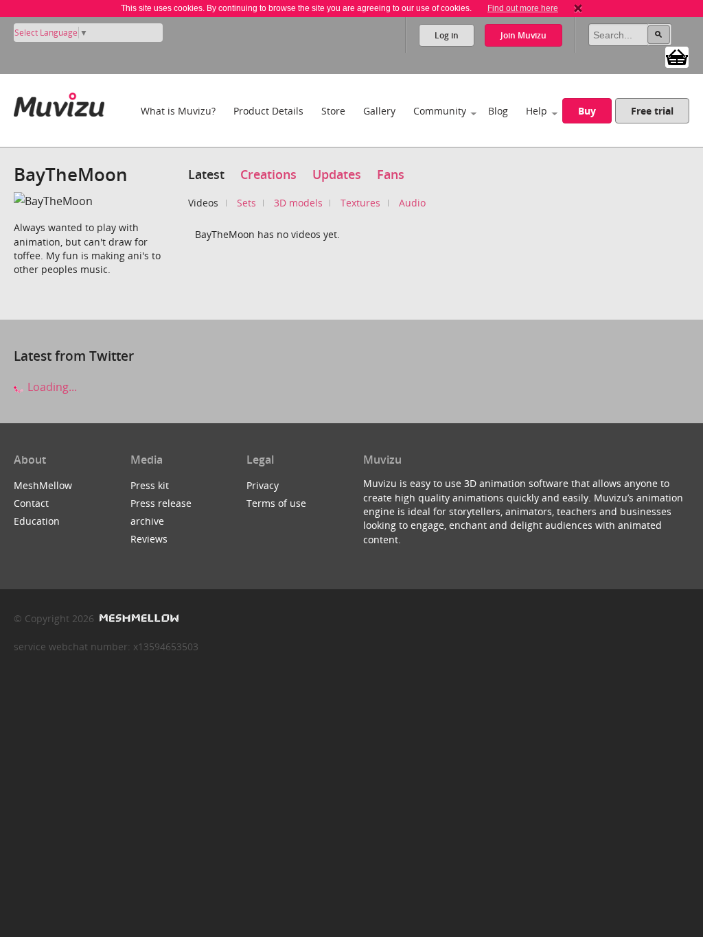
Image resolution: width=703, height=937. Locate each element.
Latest (206, 174)
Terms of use (276, 503)
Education (37, 520)
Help (536, 110)
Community (439, 110)
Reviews (149, 538)
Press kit (149, 485)
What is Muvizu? (178, 110)
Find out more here (522, 8)
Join (523, 35)
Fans (390, 174)
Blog (498, 110)
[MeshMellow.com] (137, 618)
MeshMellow (43, 485)
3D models (298, 202)
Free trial (652, 110)
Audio (412, 202)
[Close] (578, 8)
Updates (336, 174)
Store (333, 110)
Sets (246, 202)
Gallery (379, 110)
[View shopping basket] (677, 56)
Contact (31, 503)
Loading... (51, 386)
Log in (447, 35)
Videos (203, 202)
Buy (587, 110)
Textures (360, 202)
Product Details (268, 110)
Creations (268, 174)
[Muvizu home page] (59, 102)
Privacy (262, 485)
